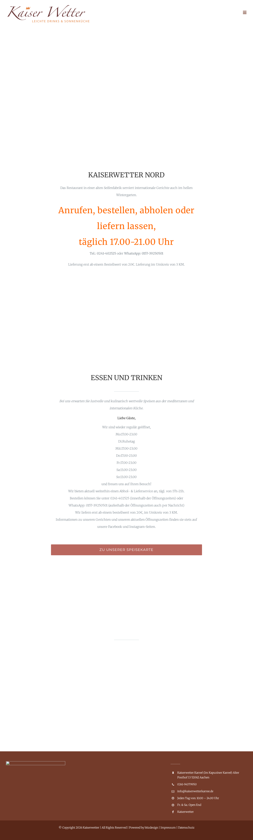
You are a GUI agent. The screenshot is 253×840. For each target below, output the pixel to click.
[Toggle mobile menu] (245, 12)
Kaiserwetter (185, 812)
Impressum (168, 827)
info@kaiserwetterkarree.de (195, 791)
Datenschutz (186, 827)
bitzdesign (151, 827)
